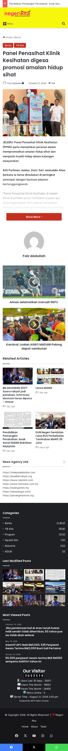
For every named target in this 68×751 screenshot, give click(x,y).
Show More (33, 216)
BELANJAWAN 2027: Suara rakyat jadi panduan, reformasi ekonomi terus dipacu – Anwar (17, 395)
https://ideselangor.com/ (17, 491)
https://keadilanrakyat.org (17, 476)
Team (43, 726)
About (34, 726)
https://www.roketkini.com (18, 480)
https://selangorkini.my (16, 487)
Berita (17, 37)
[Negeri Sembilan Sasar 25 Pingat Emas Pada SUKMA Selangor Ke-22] (55, 600)
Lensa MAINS (44, 388)
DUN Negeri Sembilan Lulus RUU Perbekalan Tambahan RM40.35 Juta (50, 438)
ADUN (8, 551)
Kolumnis (10, 545)
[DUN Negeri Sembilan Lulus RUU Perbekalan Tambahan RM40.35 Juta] (50, 420)
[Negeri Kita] (17, 13)
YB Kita (20, 45)
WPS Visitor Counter (40, 701)
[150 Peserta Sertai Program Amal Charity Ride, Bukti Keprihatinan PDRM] (55, 587)
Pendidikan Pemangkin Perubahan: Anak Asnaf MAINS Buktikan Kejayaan (17, 439)
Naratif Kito (11, 540)
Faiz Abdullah (14, 83)
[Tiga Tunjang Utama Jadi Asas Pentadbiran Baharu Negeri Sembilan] (34, 600)
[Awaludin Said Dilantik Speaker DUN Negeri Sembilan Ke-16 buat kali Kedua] (34, 587)
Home (8, 37)
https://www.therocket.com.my (20, 483)
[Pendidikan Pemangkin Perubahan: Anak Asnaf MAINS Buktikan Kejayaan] (18, 420)
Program (10, 534)
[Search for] (63, 23)
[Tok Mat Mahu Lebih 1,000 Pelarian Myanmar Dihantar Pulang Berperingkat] (13, 600)
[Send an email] (23, 83)
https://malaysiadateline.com (19, 472)
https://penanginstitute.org (18, 495)
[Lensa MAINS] (50, 376)
